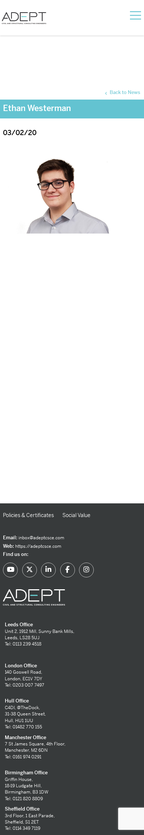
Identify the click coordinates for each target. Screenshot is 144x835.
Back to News (124, 92)
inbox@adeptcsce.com (41, 538)
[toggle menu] (126, 15)
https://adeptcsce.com (38, 546)
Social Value (76, 515)
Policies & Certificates (28, 515)
